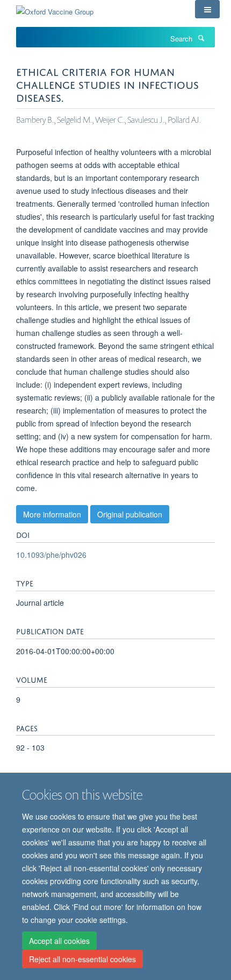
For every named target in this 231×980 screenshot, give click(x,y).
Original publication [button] (129, 514)
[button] (207, 9)
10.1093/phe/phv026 (51, 554)
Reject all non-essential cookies (82, 959)
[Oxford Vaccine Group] (54, 8)
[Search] (201, 38)
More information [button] (52, 514)
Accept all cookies (59, 940)
